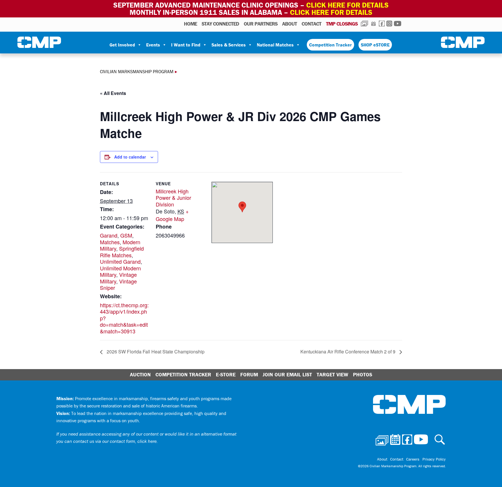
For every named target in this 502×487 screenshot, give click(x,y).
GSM (126, 235)
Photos (364, 23)
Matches (110, 242)
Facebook (382, 23)
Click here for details (347, 5)
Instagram (389, 23)
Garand (108, 235)
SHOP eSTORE (375, 45)
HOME (190, 23)
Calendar (373, 23)
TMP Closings (342, 23)
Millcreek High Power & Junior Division (173, 197)
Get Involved (122, 45)
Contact (311, 23)
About (289, 23)
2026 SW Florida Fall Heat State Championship (155, 351)
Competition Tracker (330, 45)
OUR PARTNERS (260, 23)
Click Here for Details (331, 12)
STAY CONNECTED (220, 23)
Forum (249, 374)
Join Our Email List (287, 374)
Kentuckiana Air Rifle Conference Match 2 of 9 (348, 351)
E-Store (226, 374)
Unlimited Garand (120, 261)
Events (153, 45)
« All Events (113, 93)
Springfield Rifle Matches (122, 252)
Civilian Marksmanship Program (39, 42)
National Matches (275, 45)
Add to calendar (130, 157)
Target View (332, 374)
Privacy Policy (434, 459)
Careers (412, 459)
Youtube (397, 23)
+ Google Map (172, 214)
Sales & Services (228, 45)
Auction (140, 374)
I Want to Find (185, 45)
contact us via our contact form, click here (115, 441)
